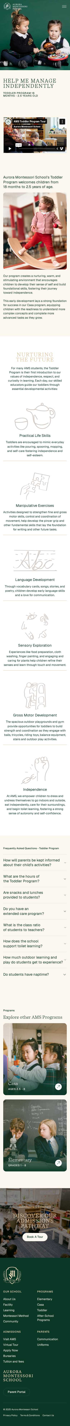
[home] (15, 6)
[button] (64, 6)
